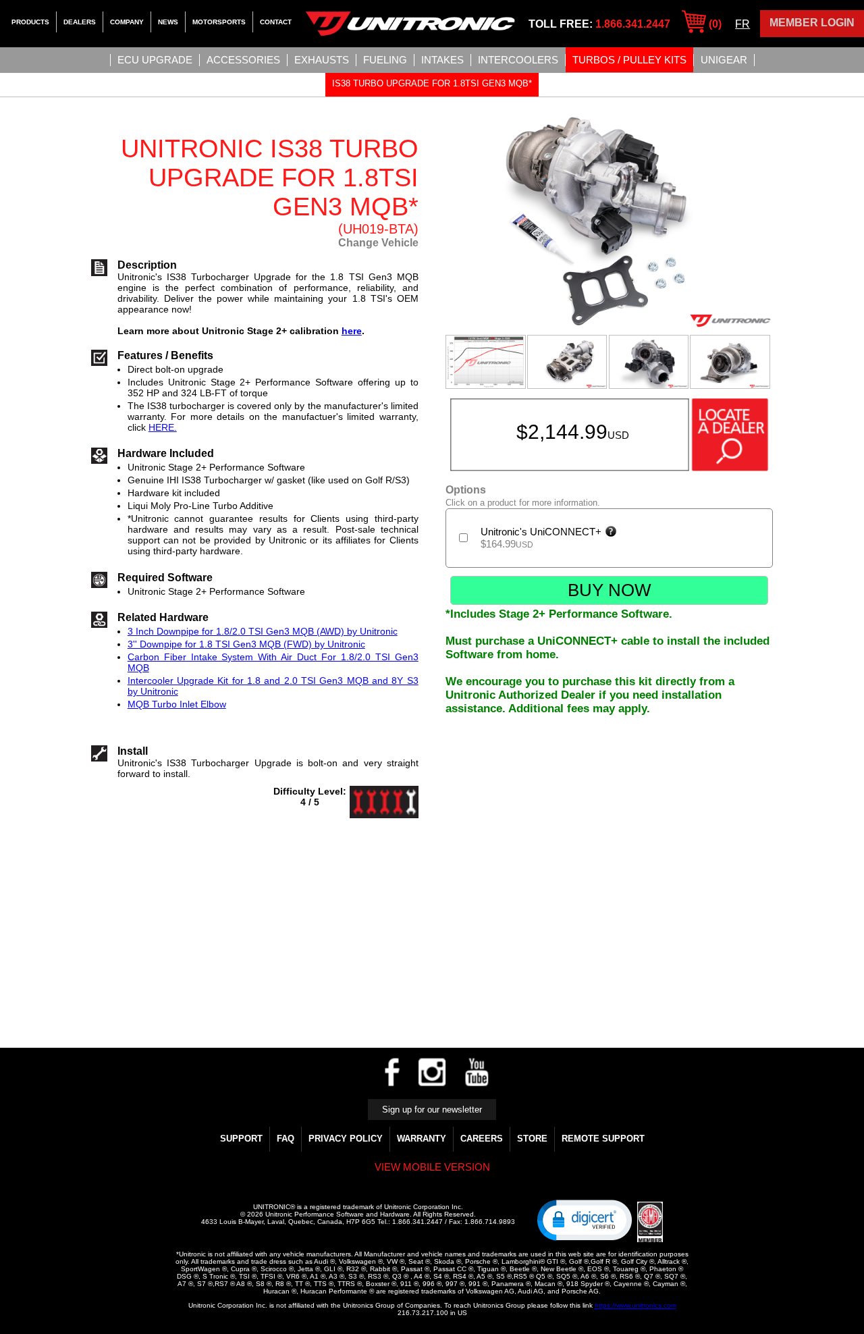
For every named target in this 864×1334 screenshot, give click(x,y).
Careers (481, 1138)
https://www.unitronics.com (635, 1305)
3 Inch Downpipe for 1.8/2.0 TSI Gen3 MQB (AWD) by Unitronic (263, 631)
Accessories (243, 59)
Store (532, 1138)
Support (241, 1138)
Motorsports (219, 22)
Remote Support (603, 1138)
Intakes (442, 59)
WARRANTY (421, 1138)
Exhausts (321, 59)
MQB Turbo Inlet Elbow (177, 704)
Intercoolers (518, 59)
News (168, 22)
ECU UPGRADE (154, 59)
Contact (276, 22)
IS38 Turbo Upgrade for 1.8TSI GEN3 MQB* (432, 83)
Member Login (812, 22)
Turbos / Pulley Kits (629, 59)
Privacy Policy (345, 1138)
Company (127, 22)
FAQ (285, 1138)
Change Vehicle (378, 242)
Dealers (79, 22)
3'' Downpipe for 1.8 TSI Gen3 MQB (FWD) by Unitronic (246, 644)
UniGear (724, 59)
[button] (584, 1219)
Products (30, 22)
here (352, 330)
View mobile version (432, 1167)
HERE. (162, 427)
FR (742, 24)
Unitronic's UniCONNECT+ (542, 531)
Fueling (385, 59)
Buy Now (609, 590)
